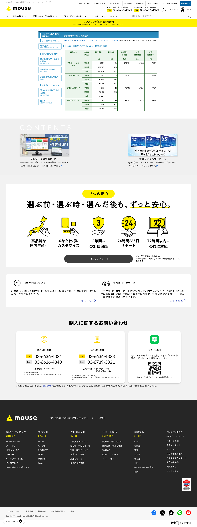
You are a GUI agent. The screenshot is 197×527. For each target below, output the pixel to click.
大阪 (136, 463)
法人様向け (185, 3)
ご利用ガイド (99, 3)
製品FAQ (106, 450)
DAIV (40, 454)
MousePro (43, 459)
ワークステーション (15, 459)
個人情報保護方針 (58, 511)
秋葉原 (137, 446)
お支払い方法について (80, 446)
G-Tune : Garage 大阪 (143, 467)
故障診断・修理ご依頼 (112, 446)
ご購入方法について (79, 441)
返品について (76, 459)
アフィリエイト (174, 445)
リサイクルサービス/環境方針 (106, 40)
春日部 (137, 454)
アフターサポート (170, 3)
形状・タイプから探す (43, 16)
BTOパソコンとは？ (176, 436)
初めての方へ (84, 3)
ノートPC (10, 446)
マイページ (173, 9)
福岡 (136, 471)
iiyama (41, 463)
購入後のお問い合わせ (112, 441)
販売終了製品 (173, 462)
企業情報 (128, 3)
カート (188, 9)
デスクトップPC (13, 441)
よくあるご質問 (77, 463)
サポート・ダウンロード (84, 40)
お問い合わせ (153, 3)
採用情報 (42, 511)
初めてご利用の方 (175, 432)
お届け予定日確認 (175, 453)
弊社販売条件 (48, 386)
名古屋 (137, 459)
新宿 (136, 450)
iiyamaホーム (68, 40)
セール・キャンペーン (103, 16)
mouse (41, 441)
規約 (72, 511)
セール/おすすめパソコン (17, 467)
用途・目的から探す (73, 16)
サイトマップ (173, 471)
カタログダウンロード (177, 458)
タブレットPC (12, 450)
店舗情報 (139, 3)
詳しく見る (97, 258)
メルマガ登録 (114, 3)
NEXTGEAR (43, 450)
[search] (188, 16)
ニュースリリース (13, 511)
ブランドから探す (14, 16)
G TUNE (41, 446)
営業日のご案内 (77, 454)
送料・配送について (79, 450)
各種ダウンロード (110, 454)
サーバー (10, 454)
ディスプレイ (12, 463)
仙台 (136, 441)
